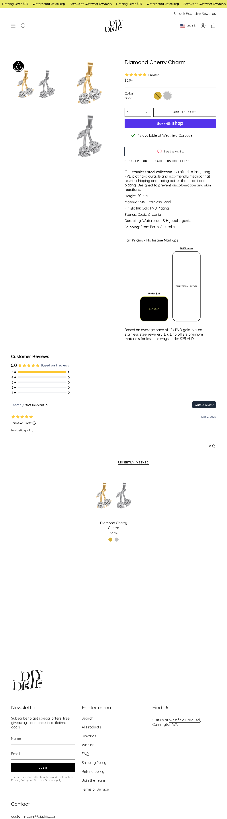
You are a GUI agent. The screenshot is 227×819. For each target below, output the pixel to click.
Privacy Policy (19, 780)
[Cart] (213, 26)
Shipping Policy (94, 762)
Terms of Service (44, 780)
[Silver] (117, 540)
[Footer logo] (27, 680)
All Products (91, 727)
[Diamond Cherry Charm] (114, 495)
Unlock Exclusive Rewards (195, 13)
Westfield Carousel (184, 720)
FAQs (86, 754)
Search (87, 718)
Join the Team (93, 780)
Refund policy (93, 771)
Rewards (89, 736)
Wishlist (88, 745)
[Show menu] (13, 26)
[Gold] (110, 540)
